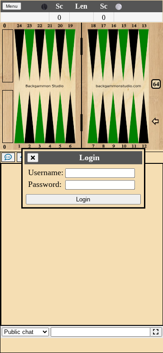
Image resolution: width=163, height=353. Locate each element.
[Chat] (8, 157)
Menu (12, 6)
